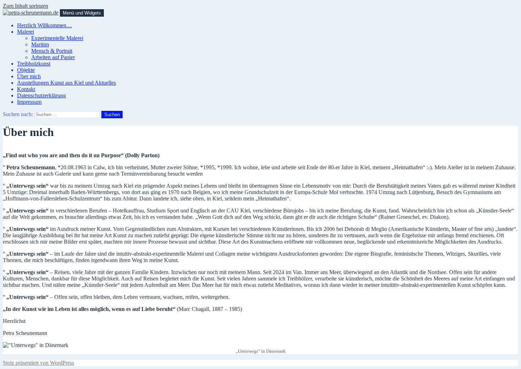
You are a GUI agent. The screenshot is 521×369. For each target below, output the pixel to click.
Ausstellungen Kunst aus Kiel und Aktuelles (66, 83)
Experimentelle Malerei (57, 38)
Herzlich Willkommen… (44, 25)
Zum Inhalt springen (25, 6)
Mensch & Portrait (51, 51)
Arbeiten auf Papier (53, 57)
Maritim (40, 44)
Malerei (25, 32)
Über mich (29, 76)
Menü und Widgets (82, 13)
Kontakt (26, 89)
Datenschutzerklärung (41, 95)
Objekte (26, 70)
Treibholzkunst (33, 64)
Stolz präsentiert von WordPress (38, 363)
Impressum (29, 102)
